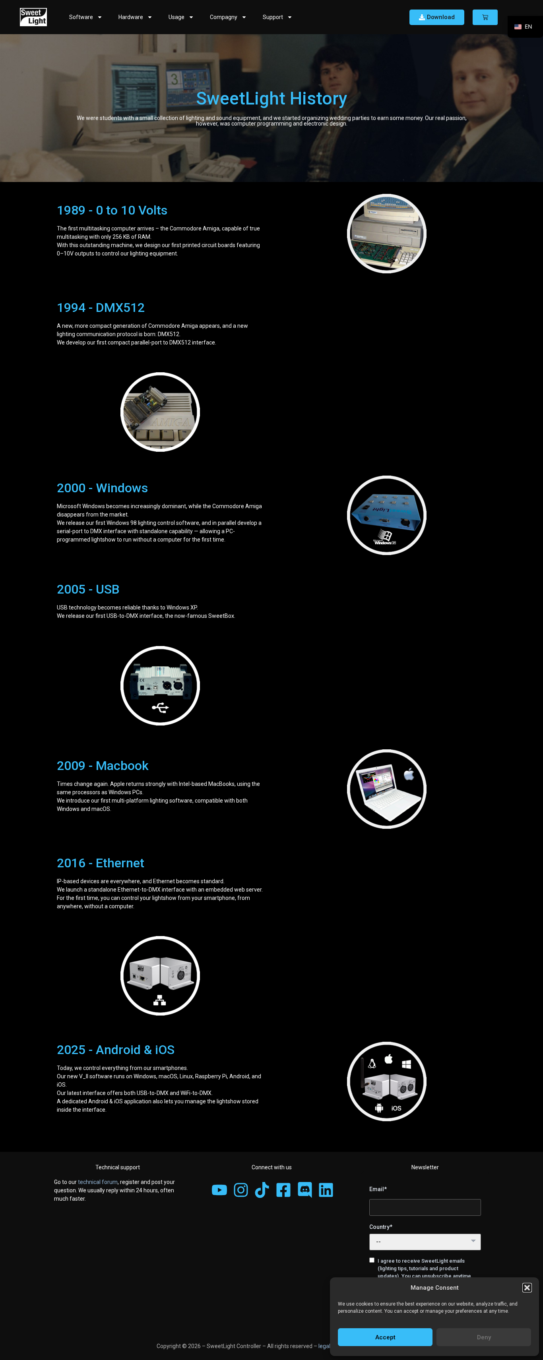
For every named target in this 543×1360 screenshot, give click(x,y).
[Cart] (485, 17)
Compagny (223, 17)
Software (81, 17)
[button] (527, 1288)
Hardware (130, 17)
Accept (385, 1337)
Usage (176, 17)
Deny (484, 1337)
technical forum (98, 1182)
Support (273, 17)
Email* (378, 1189)
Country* (380, 1227)
